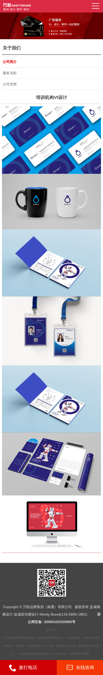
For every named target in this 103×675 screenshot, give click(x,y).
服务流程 (10, 73)
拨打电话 (26, 667)
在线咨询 (84, 667)
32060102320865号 (60, 622)
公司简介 (10, 62)
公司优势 (10, 84)
